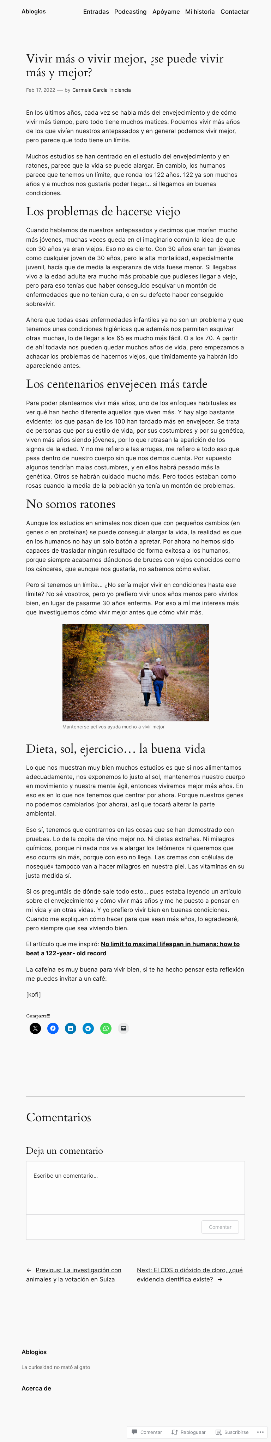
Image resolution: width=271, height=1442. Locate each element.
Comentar (220, 1227)
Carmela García (90, 90)
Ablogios (34, 11)
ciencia (123, 90)
